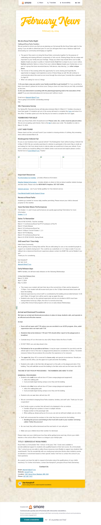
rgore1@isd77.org (33, 151)
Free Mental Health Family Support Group (31, 193)
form (70, 111)
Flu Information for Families (27, 178)
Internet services (23, 189)
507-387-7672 (27, 476)
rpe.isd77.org (28, 472)
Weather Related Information (27, 182)
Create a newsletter (31, 520)
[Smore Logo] (26, 2)
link (50, 123)
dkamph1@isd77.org (32, 97)
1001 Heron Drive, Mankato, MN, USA (37, 474)
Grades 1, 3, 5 (22, 214)
